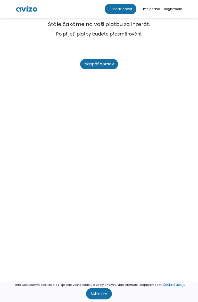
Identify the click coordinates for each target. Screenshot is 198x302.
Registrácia (173, 9)
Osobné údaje (174, 284)
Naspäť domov (99, 64)
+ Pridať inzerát (120, 9)
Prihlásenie (151, 9)
